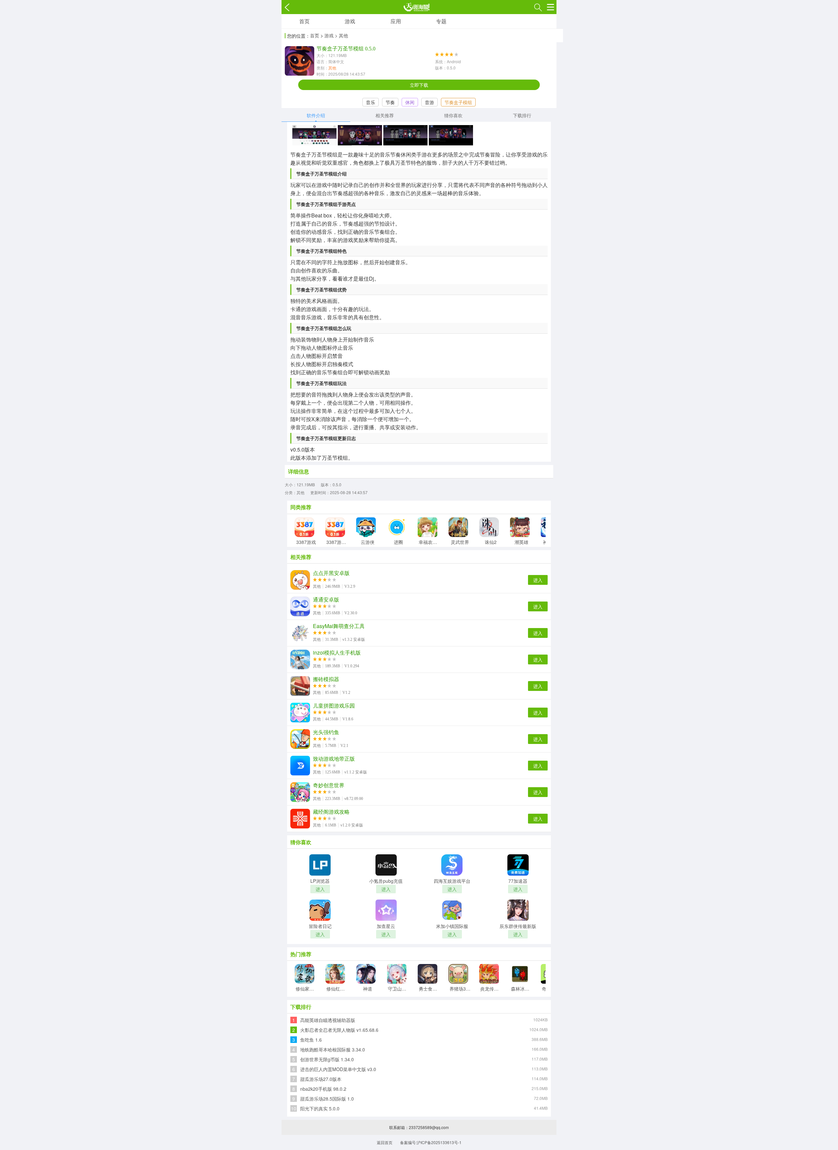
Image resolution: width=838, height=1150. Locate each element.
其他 (332, 67)
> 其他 (341, 35)
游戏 (350, 21)
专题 (441, 21)
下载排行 (522, 115)
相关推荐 (384, 115)
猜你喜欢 (453, 115)
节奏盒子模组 (458, 102)
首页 (304, 21)
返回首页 (384, 1142)
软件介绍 (316, 115)
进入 (537, 580)
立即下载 (419, 85)
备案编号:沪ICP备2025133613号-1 (431, 1142)
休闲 (409, 102)
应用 (396, 21)
